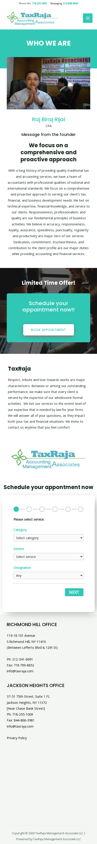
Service (19, 549)
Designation (22, 567)
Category (20, 530)
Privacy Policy (17, 737)
